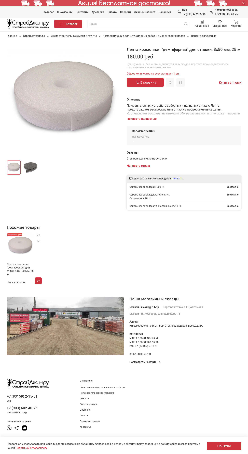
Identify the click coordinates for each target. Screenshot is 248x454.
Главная (12, 36)
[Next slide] (116, 100)
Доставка (98, 12)
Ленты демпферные (203, 36)
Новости (125, 12)
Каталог (49, 12)
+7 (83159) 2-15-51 (22, 396)
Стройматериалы (34, 36)
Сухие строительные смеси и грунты (74, 36)
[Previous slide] (12, 100)
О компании (64, 12)
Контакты (82, 12)
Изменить (177, 178)
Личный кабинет (144, 12)
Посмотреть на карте (143, 362)
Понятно (224, 446)
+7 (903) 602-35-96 (193, 12)
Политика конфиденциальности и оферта (103, 387)
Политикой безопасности (31, 448)
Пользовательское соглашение (97, 392)
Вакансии (165, 12)
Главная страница (90, 421)
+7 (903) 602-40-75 (226, 12)
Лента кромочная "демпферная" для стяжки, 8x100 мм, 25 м (20, 269)
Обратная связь (89, 404)
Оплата (112, 12)
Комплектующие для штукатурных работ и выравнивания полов (144, 36)
